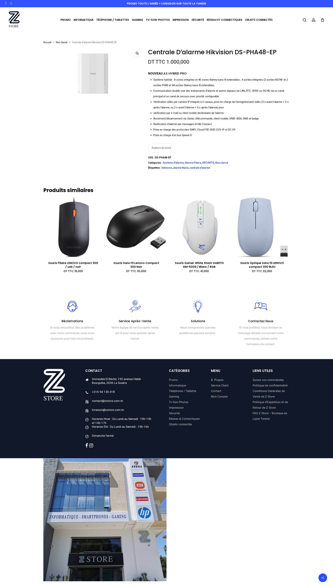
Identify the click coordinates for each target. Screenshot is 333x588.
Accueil (47, 42)
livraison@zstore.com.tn (108, 410)
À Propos (217, 380)
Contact (216, 391)
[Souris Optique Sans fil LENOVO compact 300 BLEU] (262, 227)
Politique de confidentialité (270, 385)
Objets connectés (180, 424)
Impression (176, 407)
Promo (173, 380)
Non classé (61, 42)
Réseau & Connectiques (184, 418)
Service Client (220, 385)
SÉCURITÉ (208, 162)
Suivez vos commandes (268, 380)
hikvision (167, 167)
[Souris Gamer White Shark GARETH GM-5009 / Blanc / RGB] (199, 227)
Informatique (177, 385)
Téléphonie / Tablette (182, 391)
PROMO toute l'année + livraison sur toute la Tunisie (166, 4)
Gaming (174, 396)
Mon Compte (219, 396)
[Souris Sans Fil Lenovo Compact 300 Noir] (136, 227)
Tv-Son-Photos (178, 402)
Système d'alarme (173, 162)
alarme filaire (181, 167)
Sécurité (174, 413)
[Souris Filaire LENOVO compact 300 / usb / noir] (73, 227)
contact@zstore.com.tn (107, 401)
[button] (137, 53)
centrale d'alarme (200, 167)
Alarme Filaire (193, 162)
